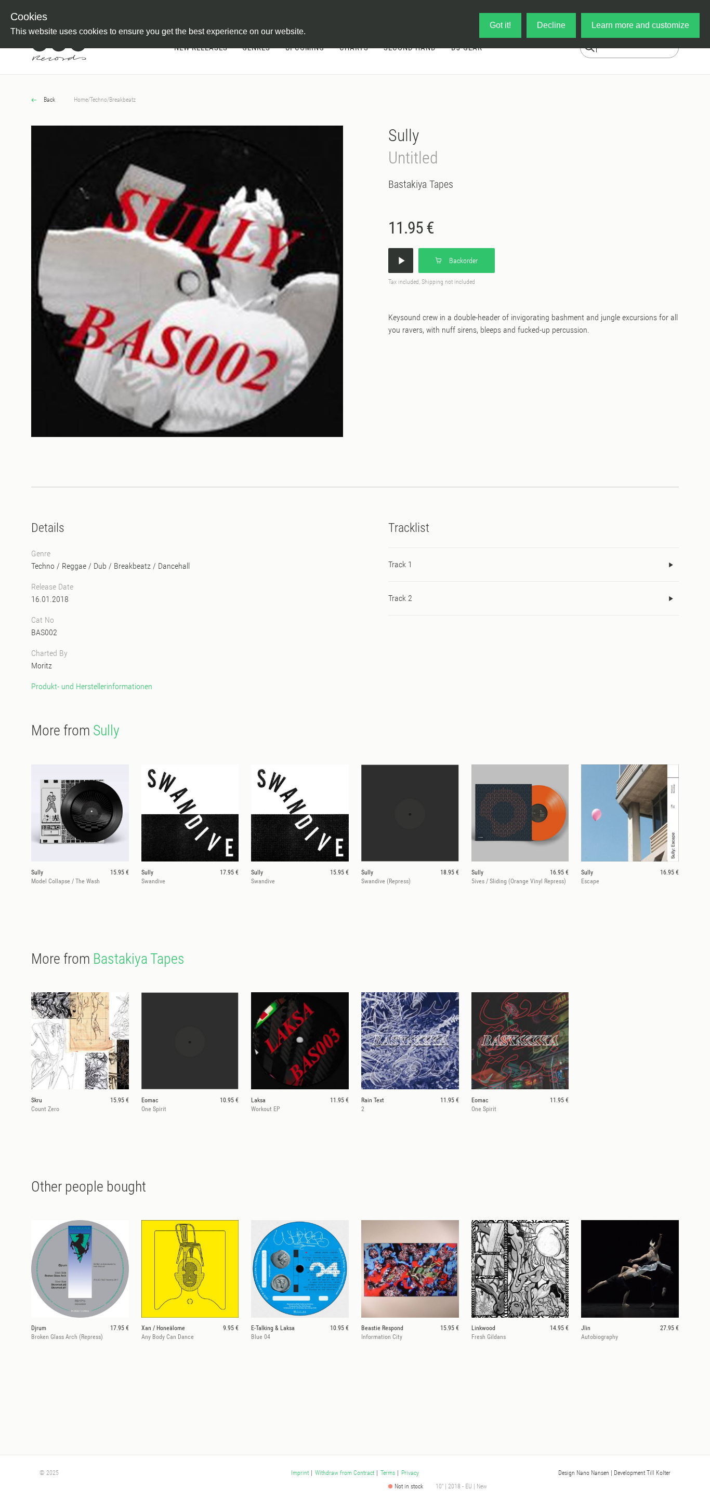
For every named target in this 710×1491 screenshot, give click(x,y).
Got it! (500, 25)
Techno (98, 99)
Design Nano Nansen (583, 1472)
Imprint (300, 1472)
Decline (551, 25)
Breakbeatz (122, 99)
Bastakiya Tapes (420, 184)
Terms (387, 1472)
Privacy (410, 1472)
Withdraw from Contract (344, 1472)
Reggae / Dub (84, 566)
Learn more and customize (640, 25)
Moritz (41, 666)
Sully (403, 135)
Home (81, 99)
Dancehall (174, 566)
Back (48, 99)
